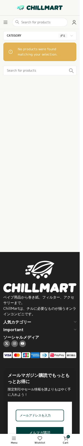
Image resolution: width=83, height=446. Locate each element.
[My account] (74, 22)
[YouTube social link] (22, 343)
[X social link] (6, 343)
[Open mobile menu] (5, 22)
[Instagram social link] (14, 343)
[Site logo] (40, 7)
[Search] (71, 70)
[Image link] (39, 276)
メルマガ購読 (39, 433)
